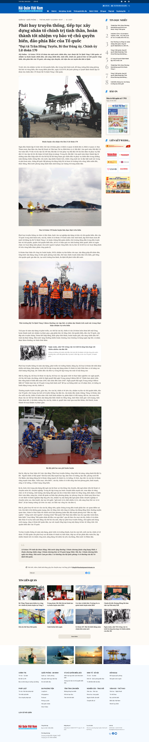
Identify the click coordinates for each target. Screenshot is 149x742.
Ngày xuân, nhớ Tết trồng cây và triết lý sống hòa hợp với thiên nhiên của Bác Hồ (117, 629)
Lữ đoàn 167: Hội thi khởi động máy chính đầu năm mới (88, 628)
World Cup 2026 (114, 704)
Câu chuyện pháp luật (25, 697)
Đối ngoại (103, 11)
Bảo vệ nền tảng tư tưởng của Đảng (29, 682)
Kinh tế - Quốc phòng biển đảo (95, 679)
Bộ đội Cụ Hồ (22, 679)
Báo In (107, 5)
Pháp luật (111, 11)
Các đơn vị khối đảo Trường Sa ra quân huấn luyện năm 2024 (88, 604)
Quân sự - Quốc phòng (27, 20)
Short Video (44, 707)
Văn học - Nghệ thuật (116, 691)
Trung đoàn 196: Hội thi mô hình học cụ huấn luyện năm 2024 (60, 604)
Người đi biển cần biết (93, 697)
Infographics (45, 694)
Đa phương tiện (121, 11)
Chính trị (53, 11)
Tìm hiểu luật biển (24, 694)
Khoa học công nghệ (93, 694)
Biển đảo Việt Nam (115, 700)
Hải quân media (45, 704)
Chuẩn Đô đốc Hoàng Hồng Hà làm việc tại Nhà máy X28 (116, 604)
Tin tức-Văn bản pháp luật (26, 691)
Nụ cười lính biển (114, 697)
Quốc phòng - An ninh (65, 11)
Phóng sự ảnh (45, 700)
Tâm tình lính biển (71, 688)
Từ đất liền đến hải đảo (93, 682)
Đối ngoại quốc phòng (116, 675)
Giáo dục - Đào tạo (92, 691)
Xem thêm (74, 636)
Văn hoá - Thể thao (117, 688)
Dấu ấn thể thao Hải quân (28, 627)
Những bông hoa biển (70, 691)
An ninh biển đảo (46, 682)
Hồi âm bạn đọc (68, 694)
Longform (44, 691)
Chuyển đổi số (91, 700)
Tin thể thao (113, 694)
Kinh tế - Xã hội (93, 11)
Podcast (43, 697)
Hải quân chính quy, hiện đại (49, 679)
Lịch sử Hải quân (25, 712)
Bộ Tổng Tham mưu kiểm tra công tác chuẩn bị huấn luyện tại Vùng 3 (31, 604)
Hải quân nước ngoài (115, 679)
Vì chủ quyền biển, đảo (80, 11)
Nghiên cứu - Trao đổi (95, 688)
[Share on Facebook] (86, 573)
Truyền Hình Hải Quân (120, 5)
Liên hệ (35, 1)
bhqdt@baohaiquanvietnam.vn (83, 567)
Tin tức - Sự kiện (23, 675)
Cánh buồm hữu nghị (54, 627)
